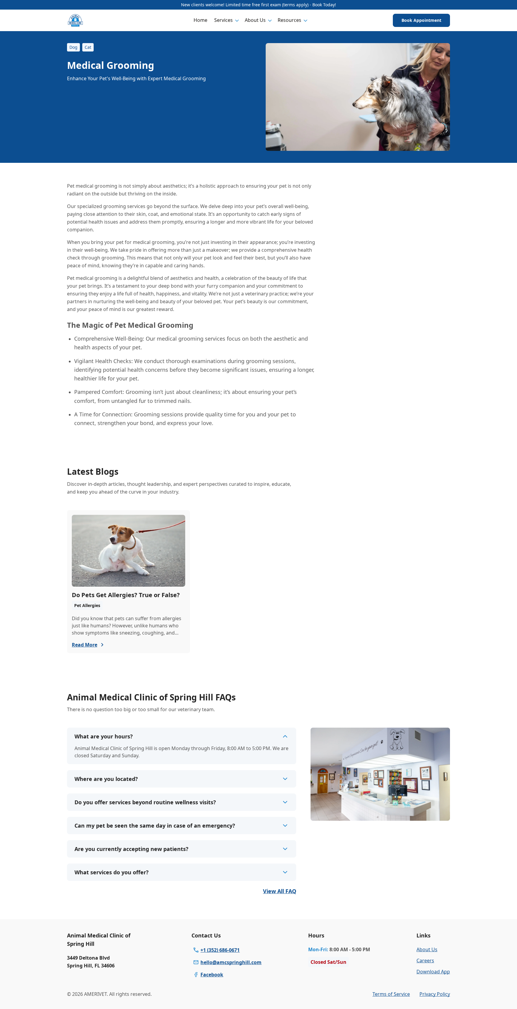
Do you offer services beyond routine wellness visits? (145, 802)
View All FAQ (279, 891)
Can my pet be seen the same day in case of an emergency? (154, 825)
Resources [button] (289, 20)
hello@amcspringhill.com (230, 962)
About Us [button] (255, 20)
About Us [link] (426, 949)
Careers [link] (425, 960)
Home (200, 20)
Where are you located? (106, 778)
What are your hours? (103, 736)
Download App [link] (433, 971)
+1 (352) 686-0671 (220, 950)
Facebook (211, 974)
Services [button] (223, 20)
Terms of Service (391, 994)
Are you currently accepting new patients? (131, 848)
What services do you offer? (111, 872)
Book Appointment (421, 20)
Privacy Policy (434, 994)
